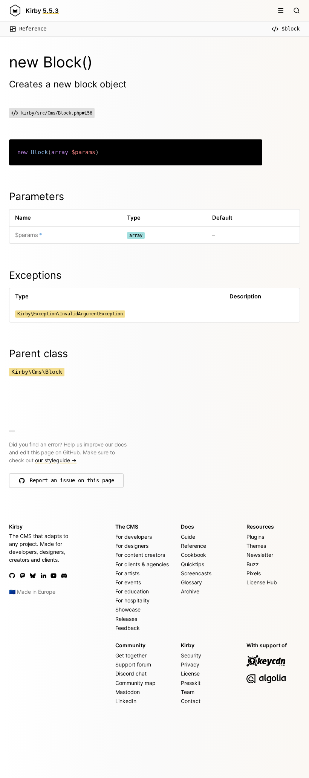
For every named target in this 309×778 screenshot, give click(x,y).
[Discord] (64, 575)
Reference (32, 29)
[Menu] (281, 10)
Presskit (190, 683)
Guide (188, 536)
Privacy (190, 664)
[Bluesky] (32, 575)
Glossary (191, 582)
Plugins (255, 536)
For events (128, 582)
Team (187, 692)
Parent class (38, 353)
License (190, 673)
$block (290, 29)
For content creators (140, 555)
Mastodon (127, 692)
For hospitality (132, 600)
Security (191, 655)
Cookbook (193, 555)
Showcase (128, 609)
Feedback (127, 628)
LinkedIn (125, 701)
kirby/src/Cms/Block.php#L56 (56, 113)
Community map (135, 683)
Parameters (36, 196)
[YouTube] (53, 575)
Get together (131, 655)
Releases (126, 619)
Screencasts (196, 573)
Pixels (253, 573)
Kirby (42, 10)
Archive (190, 591)
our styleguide (55, 460)
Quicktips (192, 564)
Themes (256, 546)
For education (132, 591)
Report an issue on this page (72, 482)
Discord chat (131, 673)
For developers (133, 536)
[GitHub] (12, 575)
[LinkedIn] (43, 575)
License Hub (261, 582)
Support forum (133, 664)
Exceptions (35, 275)
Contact (190, 701)
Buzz (252, 564)
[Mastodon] (22, 575)
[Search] (296, 10)
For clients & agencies (142, 564)
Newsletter (259, 555)
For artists (127, 573)
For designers (131, 546)
